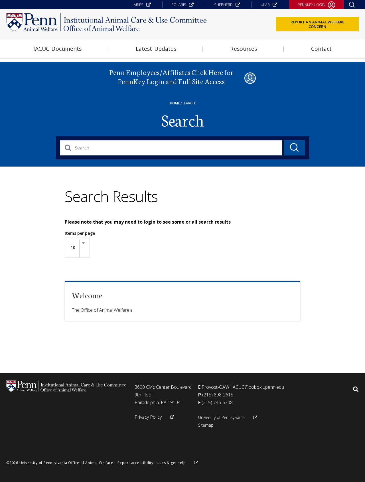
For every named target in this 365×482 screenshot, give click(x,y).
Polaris (178, 4)
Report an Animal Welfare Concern (317, 24)
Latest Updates (156, 48)
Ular (265, 4)
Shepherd (223, 4)
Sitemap (206, 425)
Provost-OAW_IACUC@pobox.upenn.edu (243, 387)
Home (175, 103)
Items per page (80, 233)
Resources (243, 48)
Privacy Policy (148, 417)
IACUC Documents (57, 48)
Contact (321, 48)
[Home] (106, 23)
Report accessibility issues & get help (151, 462)
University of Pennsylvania (221, 417)
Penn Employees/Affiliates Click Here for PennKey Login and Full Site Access (171, 77)
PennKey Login (311, 4)
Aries (138, 4)
